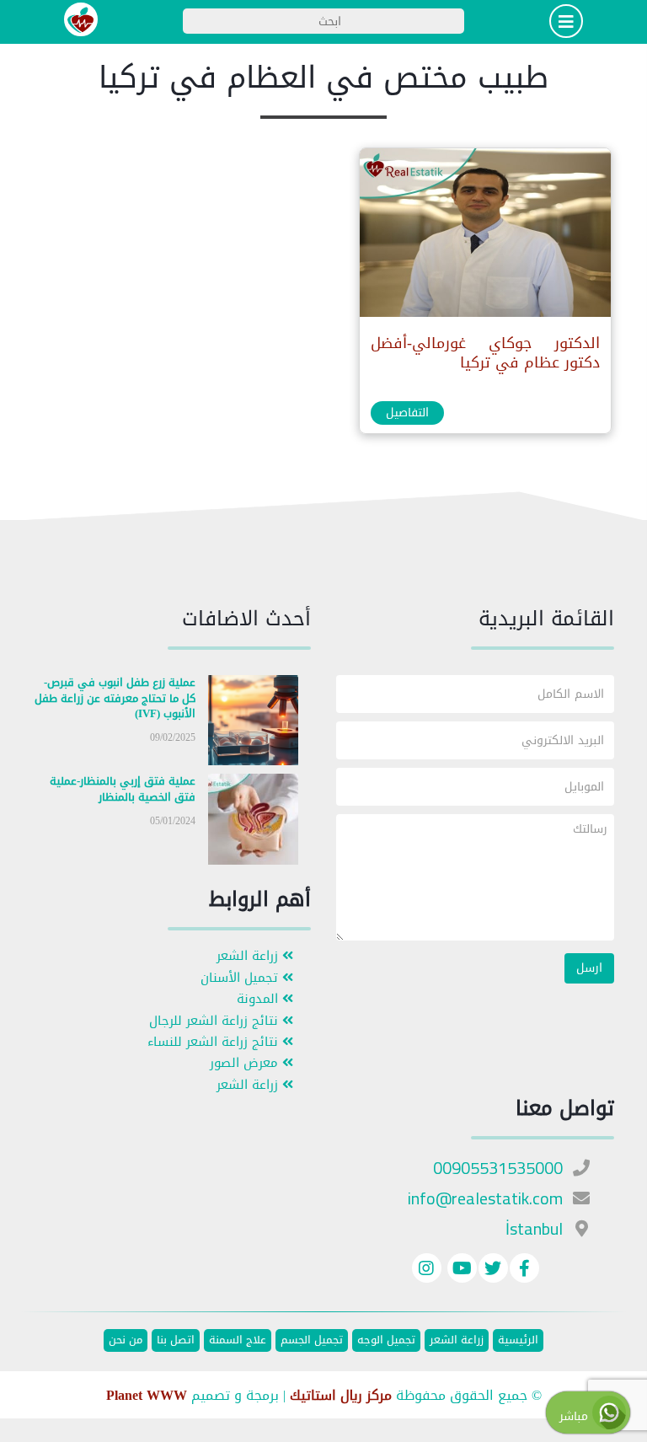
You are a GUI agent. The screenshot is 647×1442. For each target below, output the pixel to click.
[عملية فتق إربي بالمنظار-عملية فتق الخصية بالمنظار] (253, 823)
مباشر (575, 1416)
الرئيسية (518, 1340)
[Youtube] (460, 1270)
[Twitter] (493, 1270)
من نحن (125, 1340)
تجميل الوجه (386, 1340)
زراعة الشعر (249, 956)
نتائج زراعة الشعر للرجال (215, 1021)
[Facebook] (524, 1270)
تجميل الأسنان (241, 978)
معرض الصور (246, 1063)
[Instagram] (426, 1270)
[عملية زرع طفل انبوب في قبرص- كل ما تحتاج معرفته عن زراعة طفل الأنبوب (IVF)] (253, 723)
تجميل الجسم (312, 1340)
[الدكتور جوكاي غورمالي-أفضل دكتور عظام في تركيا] (484, 236)
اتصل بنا (176, 1340)
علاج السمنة (237, 1340)
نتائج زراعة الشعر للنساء (214, 1042)
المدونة (259, 999)
